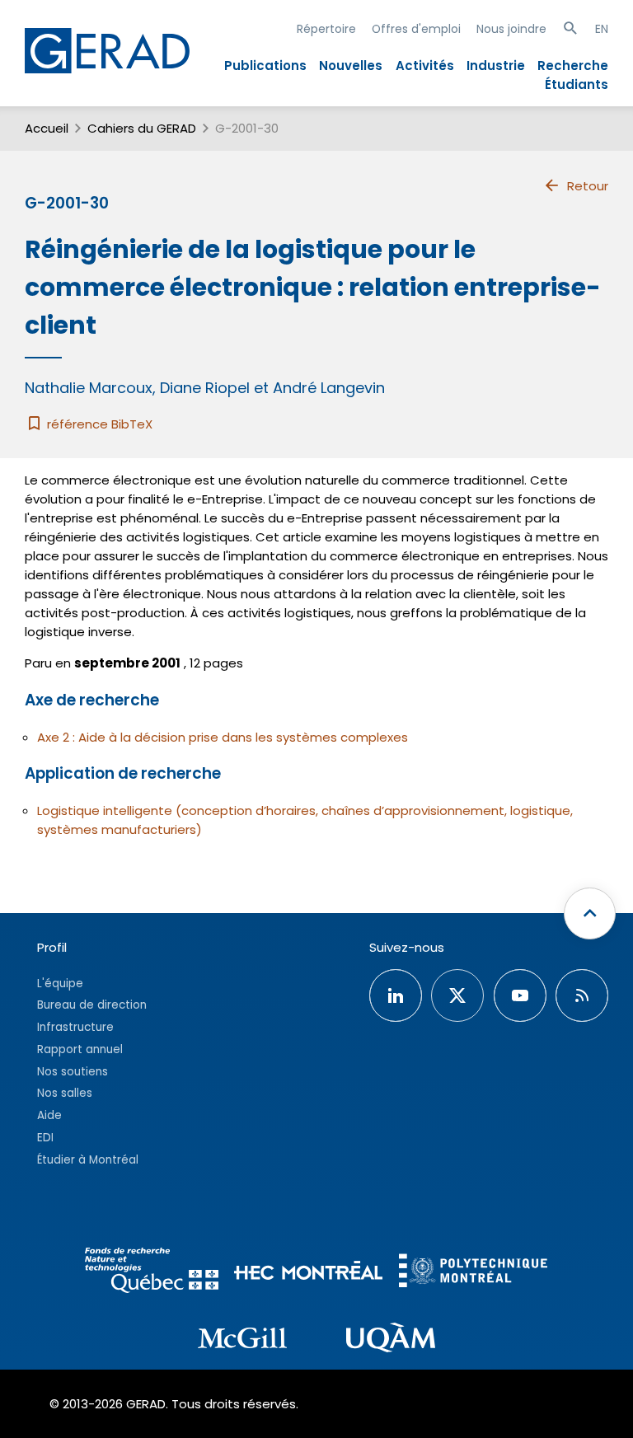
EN (601, 29)
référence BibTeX (98, 424)
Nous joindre (511, 29)
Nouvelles (350, 65)
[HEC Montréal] (308, 1272)
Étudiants (576, 84)
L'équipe (60, 983)
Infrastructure (75, 1027)
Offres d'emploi (416, 29)
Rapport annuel (80, 1049)
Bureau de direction (92, 1005)
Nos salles (64, 1093)
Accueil (46, 128)
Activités (425, 65)
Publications (265, 65)
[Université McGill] (242, 1340)
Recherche (572, 65)
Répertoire (326, 29)
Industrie (496, 65)
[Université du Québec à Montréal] (390, 1340)
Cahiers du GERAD (141, 128)
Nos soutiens (72, 1072)
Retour (587, 185)
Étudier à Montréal (87, 1160)
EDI (45, 1137)
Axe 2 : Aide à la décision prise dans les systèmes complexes (222, 737)
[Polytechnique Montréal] (473, 1273)
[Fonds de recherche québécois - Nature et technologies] (151, 1272)
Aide (49, 1115)
